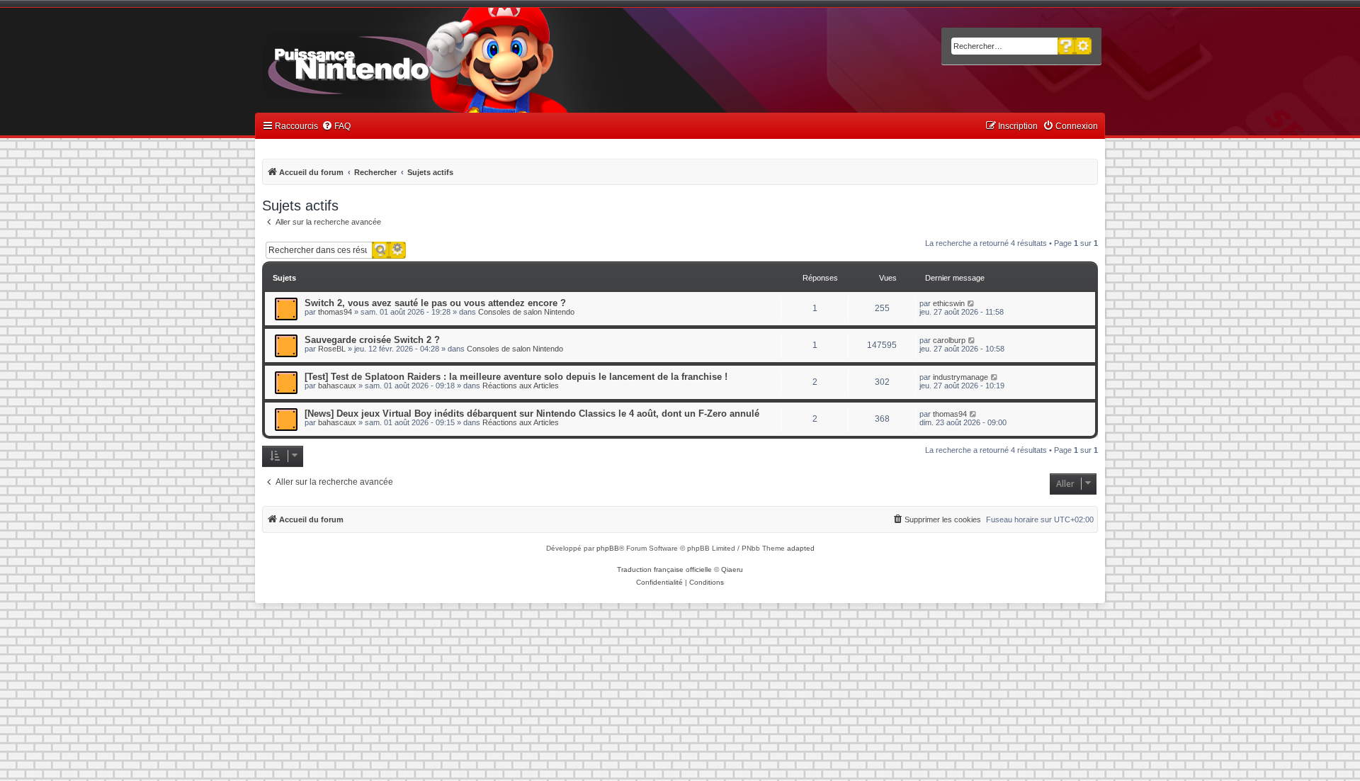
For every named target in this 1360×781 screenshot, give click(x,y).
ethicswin (949, 303)
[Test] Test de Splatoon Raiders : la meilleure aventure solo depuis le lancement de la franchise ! (516, 376)
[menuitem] (336, 126)
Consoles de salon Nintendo (526, 312)
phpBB (607, 548)
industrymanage (960, 377)
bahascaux (337, 385)
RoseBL (332, 348)
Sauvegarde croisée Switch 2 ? (372, 340)
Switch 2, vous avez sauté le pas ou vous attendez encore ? (435, 303)
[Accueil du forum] (390, 62)
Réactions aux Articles (520, 385)
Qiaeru (732, 569)
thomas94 (335, 312)
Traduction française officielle (664, 569)
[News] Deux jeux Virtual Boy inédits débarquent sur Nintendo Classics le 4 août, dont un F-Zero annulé (532, 413)
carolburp (949, 340)
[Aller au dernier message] (971, 303)
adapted (801, 548)
